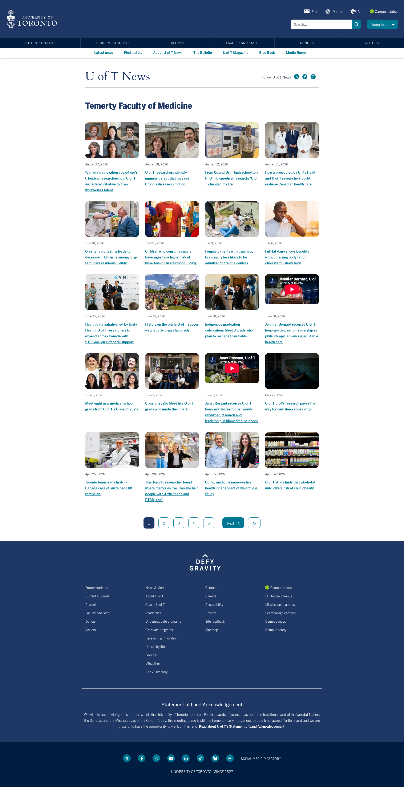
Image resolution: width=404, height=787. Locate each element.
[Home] (32, 18)
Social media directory (261, 758)
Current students (113, 43)
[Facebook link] (304, 76)
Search (356, 24)
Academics (153, 613)
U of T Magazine (235, 52)
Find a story (133, 52)
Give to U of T (155, 604)
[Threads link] (230, 758)
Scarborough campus (280, 613)
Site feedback (215, 621)
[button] (382, 24)
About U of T (154, 596)
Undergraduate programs (163, 621)
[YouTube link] (171, 758)
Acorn (362, 11)
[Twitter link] (296, 76)
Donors (307, 43)
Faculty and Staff (242, 43)
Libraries (151, 655)
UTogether (152, 663)
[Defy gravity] (205, 561)
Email (316, 11)
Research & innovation (161, 638)
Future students (40, 43)
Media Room (296, 52)
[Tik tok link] (200, 758)
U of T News (117, 76)
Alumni (177, 43)
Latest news (103, 52)
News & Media (155, 587)
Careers (210, 596)
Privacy (210, 613)
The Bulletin (202, 52)
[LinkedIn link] (186, 758)
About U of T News (167, 52)
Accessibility (214, 604)
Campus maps (275, 621)
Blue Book (267, 52)
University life (155, 646)
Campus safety (275, 629)
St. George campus (278, 596)
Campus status (386, 11)
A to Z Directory (156, 672)
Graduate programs (159, 629)
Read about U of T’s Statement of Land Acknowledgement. (242, 726)
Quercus (338, 11)
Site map (211, 629)
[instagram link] (313, 76)
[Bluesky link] (215, 758)
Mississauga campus (280, 604)
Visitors (371, 43)
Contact (211, 587)
